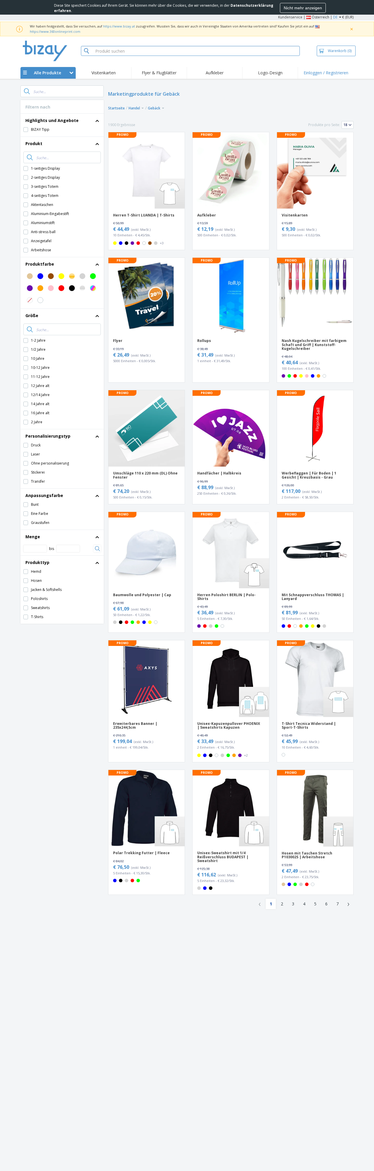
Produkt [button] (33, 143)
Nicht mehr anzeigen (303, 8)
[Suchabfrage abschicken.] (27, 91)
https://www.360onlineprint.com (55, 31)
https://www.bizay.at (119, 26)
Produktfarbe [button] (39, 264)
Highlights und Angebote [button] (52, 120)
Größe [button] (31, 315)
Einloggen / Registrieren (326, 72)
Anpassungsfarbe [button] (44, 495)
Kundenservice (290, 17)
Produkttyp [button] (37, 562)
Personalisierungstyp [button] (47, 436)
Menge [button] (32, 536)
